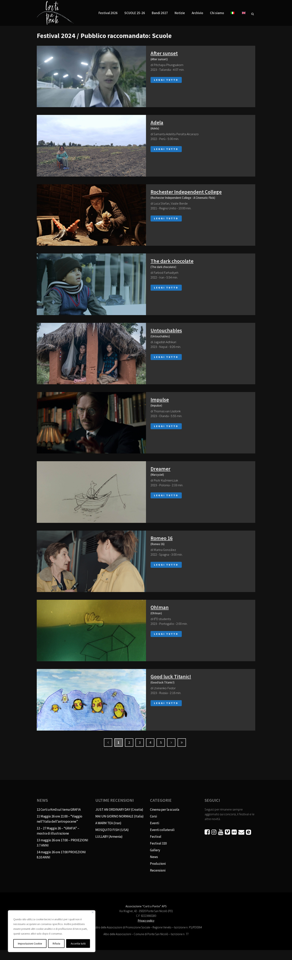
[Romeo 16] (91, 561)
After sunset (164, 53)
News (154, 857)
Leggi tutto (166, 79)
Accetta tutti (78, 943)
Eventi (154, 823)
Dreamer (160, 468)
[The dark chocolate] (91, 284)
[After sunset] (91, 76)
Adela (157, 122)
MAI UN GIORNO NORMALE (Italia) (119, 816)
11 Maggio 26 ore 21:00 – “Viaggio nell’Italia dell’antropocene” (59, 819)
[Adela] (91, 145)
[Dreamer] (91, 492)
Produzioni (158, 863)
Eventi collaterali (162, 830)
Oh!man (160, 607)
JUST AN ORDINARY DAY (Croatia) (119, 809)
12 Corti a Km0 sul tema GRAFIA (59, 809)
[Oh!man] (91, 630)
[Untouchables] (91, 353)
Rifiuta (56, 943)
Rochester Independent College (186, 191)
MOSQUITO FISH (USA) (112, 830)
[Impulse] (91, 422)
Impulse (160, 399)
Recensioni (157, 870)
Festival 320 (158, 843)
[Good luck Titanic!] (91, 699)
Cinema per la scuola (164, 809)
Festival (155, 836)
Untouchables (166, 330)
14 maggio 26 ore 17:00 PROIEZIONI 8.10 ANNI (61, 854)
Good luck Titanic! (171, 676)
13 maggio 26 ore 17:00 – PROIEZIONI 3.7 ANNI (62, 842)
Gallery (155, 850)
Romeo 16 (162, 538)
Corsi (153, 816)
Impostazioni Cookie (30, 943)
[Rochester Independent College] (91, 215)
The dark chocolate (172, 261)
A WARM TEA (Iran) (108, 823)
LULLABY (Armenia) (109, 836)
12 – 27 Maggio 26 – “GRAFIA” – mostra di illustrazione (58, 831)
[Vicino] (93, 912)
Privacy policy (146, 920)
